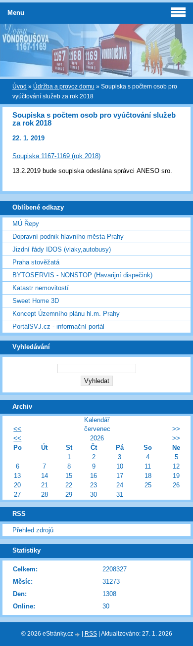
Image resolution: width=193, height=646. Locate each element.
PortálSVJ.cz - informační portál (58, 326)
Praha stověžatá (35, 262)
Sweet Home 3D (35, 300)
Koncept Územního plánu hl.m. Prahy (66, 313)
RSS (91, 634)
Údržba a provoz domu (64, 86)
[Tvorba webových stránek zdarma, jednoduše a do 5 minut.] (78, 634)
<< (17, 428)
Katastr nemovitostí (40, 288)
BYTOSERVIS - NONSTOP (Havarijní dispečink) (82, 275)
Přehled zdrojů (32, 530)
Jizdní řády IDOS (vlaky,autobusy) (61, 249)
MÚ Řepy (25, 223)
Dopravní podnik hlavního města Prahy (68, 236)
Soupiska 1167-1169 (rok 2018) (56, 156)
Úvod (19, 86)
